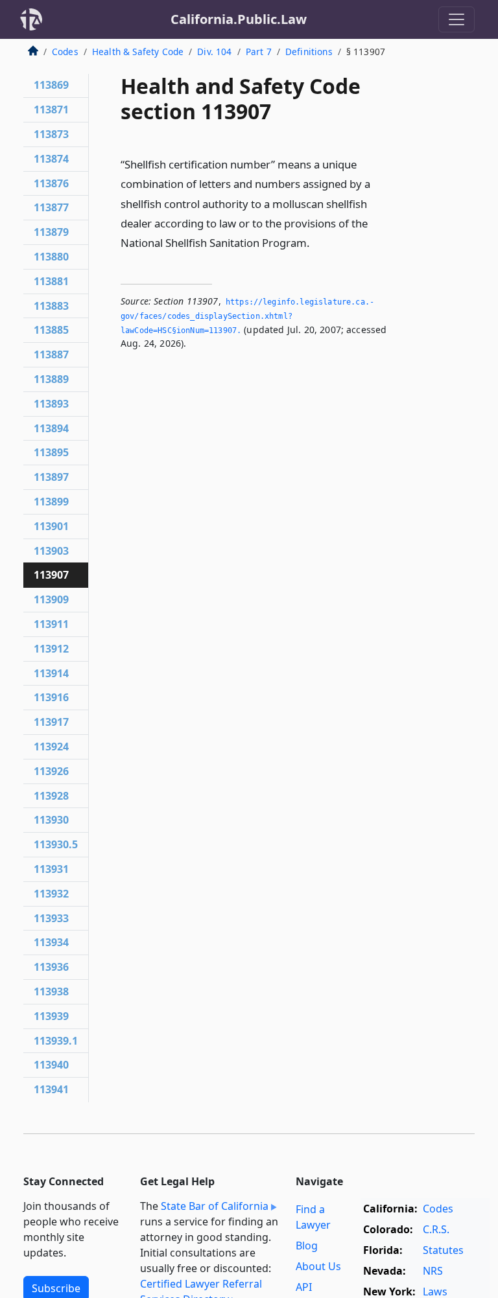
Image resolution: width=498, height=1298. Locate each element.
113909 (51, 599)
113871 (51, 109)
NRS (433, 1271)
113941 (51, 1089)
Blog (307, 1245)
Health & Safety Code (138, 51)
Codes (65, 51)
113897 (51, 477)
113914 (51, 673)
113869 (51, 85)
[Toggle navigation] (456, 19)
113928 (51, 796)
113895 (51, 452)
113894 (51, 428)
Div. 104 (214, 51)
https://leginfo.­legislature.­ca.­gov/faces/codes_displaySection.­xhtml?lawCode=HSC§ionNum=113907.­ (247, 315)
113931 (51, 869)
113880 (51, 256)
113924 (51, 746)
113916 (51, 697)
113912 (51, 649)
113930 (51, 820)
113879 (51, 232)
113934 (51, 942)
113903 (51, 551)
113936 (51, 967)
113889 (51, 379)
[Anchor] (317, 242)
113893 (51, 404)
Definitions (309, 51)
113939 (51, 1016)
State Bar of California (214, 1206)
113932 (51, 894)
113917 (51, 722)
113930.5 (56, 844)
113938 (51, 991)
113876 (51, 183)
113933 (51, 918)
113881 (51, 281)
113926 (51, 771)
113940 (51, 1065)
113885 (51, 330)
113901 (51, 526)
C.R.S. (436, 1229)
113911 (51, 624)
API (304, 1287)
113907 (51, 575)
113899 (51, 501)
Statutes (443, 1250)
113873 (51, 134)
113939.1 (56, 1041)
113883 (51, 306)
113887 (51, 354)
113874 (51, 159)
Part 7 (259, 51)
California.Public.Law (239, 19)
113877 (51, 207)
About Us (318, 1266)
